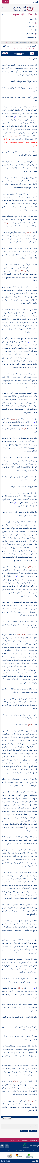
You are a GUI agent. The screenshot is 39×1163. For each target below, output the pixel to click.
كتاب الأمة (30, 23)
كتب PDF (31, 19)
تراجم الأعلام (30, 37)
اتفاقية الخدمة (25, 1140)
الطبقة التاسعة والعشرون (18, 42)
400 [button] (20, 53)
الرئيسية (34, 42)
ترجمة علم (33, 1130)
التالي (5, 1119)
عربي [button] (34, 2)
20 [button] (32, 53)
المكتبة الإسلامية (24, 14)
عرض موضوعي (30, 33)
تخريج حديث (24, 1130)
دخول (5, 1)
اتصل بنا (17, 1140)
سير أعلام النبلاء (27, 42)
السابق (9, 1119)
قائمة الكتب (30, 30)
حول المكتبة (30, 26)
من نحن (12, 1140)
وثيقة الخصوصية (33, 1140)
